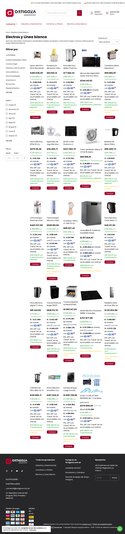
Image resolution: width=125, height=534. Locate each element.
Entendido (32, 530)
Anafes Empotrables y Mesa (16, 60)
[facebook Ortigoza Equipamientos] (12, 471)
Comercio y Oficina (54, 24)
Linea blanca (11, 80)
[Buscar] (79, 13)
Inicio (8, 32)
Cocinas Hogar (11, 64)
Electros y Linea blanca (77, 24)
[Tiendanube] (53, 528)
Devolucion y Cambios (75, 472)
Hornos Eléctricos (12, 72)
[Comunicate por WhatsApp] (120, 529)
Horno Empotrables (13, 76)
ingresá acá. (87, 524)
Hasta (16, 153)
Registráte (98, 14)
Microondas (10, 84)
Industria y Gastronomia (31, 24)
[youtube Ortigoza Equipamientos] (17, 471)
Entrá (97, 12)
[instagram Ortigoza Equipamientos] (7, 471)
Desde (8, 153)
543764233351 (12, 479)
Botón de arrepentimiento (102, 524)
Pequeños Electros (12, 88)
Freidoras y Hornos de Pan (15, 68)
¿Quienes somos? (73, 468)
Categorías (10, 24)
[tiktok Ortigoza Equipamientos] (22, 471)
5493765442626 (13, 484)
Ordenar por (102, 38)
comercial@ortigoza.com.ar (18, 488)
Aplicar (24, 158)
